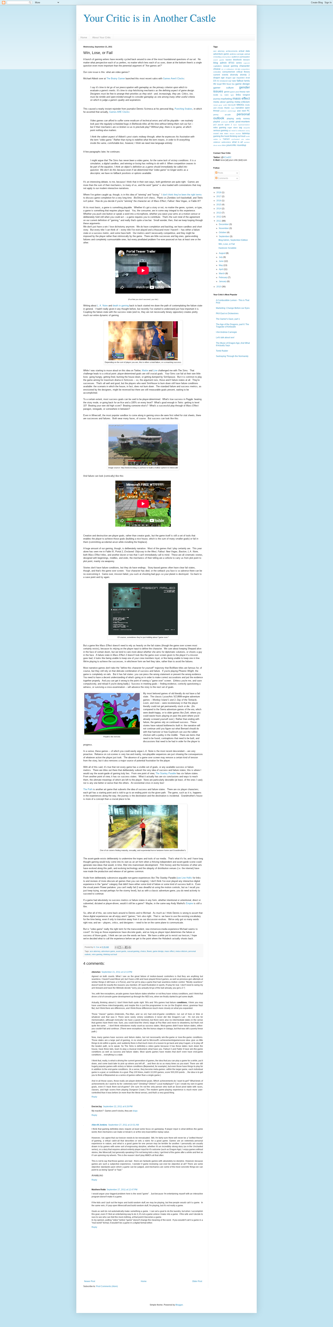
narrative (240, 108)
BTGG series (235, 63)
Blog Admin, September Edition (233, 240)
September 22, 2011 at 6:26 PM (118, 1106)
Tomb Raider (222, 351)
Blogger (179, 1305)
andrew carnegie (237, 54)
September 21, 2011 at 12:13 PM (116, 972)
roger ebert (233, 128)
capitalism (217, 66)
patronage (232, 111)
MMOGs (240, 105)
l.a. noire (224, 95)
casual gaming (133, 951)
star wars (224, 133)
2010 (219, 286)
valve (248, 139)
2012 (219, 216)
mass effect (169, 951)
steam (232, 133)
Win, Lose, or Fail (227, 244)
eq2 (229, 81)
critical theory (243, 72)
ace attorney (95, 951)
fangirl (219, 84)
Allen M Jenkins (99, 1125)
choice (143, 951)
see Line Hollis (184, 877)
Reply (94, 1097)
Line (155, 370)
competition (245, 69)
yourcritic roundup (236, 145)
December (224, 224)
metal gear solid (220, 105)
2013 (219, 213)
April (221, 269)
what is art (237, 142)
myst (232, 108)
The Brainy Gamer (115, 78)
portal (231, 121)
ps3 (214, 125)
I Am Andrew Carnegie (226, 332)
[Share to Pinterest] (129, 947)
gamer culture (223, 87)
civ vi (223, 69)
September (224, 236)
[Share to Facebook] (126, 947)
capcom (247, 63)
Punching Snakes (183, 108)
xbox (224, 145)
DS (214, 81)
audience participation (241, 57)
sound (216, 133)
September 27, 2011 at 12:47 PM (122, 1189)
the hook (225, 136)
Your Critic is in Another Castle (149, 18)
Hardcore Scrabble (227, 248)
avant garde (121, 951)
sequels (247, 128)
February (223, 277)
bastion (229, 60)
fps (233, 84)
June (221, 261)
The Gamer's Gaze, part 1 (228, 319)
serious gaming (220, 130)
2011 (219, 221)
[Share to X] (123, 947)
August (222, 253)
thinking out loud (110, 954)
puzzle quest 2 (225, 125)
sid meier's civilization (236, 131)
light (232, 95)
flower (149, 951)
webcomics (226, 142)
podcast (224, 122)
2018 (219, 192)
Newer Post (89, 1281)
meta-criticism (181, 951)
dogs (135, 1111)
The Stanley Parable (166, 773)
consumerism (228, 72)
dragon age (219, 78)
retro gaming (97, 954)
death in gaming (121, 305)
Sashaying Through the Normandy (232, 356)
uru (242, 139)
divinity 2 (245, 75)
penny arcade (222, 115)
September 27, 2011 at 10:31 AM (123, 1125)
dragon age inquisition (235, 78)
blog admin (220, 62)
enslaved (224, 81)
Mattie (145, 370)
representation (244, 125)
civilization (230, 69)
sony (248, 131)
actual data (244, 51)
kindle (215, 95)
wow (219, 145)
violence (216, 142)
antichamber (226, 57)
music (227, 108)
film (224, 84)
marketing (226, 98)
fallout (240, 80)
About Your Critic (101, 37)
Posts (220, 173)
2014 (219, 208)
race (235, 125)
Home (83, 37)
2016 (219, 200)
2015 (219, 204)
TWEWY (226, 139)
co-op (237, 69)
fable (234, 81)
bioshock (237, 60)
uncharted (235, 139)
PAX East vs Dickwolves (227, 313)
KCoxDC (227, 157)
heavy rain (245, 92)
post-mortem (243, 121)
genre (227, 92)
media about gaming (223, 102)
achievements (232, 51)
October (223, 232)
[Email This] (116, 947)
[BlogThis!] (119, 947)
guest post (234, 92)
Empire (189, 903)
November (224, 228)
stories (238, 133)
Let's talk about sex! (225, 337)
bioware (246, 60)
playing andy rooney (238, 118)
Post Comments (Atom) (107, 1286)
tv (220, 139)
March (222, 273)
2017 (219, 196)
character (244, 65)
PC (248, 111)
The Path (87, 789)
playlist (216, 121)
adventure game (108, 951)
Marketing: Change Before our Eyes (233, 308)
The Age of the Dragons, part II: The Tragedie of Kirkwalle (232, 325)
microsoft (232, 105)
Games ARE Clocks (119, 112)
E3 (218, 81)
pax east (241, 111)
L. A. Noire (102, 305)
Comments (222, 178)
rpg (240, 127)
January (223, 281)
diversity (234, 75)
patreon (223, 111)
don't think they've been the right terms (182, 194)
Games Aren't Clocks (173, 78)
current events (220, 75)
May (221, 265)
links (238, 94)
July (221, 257)
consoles (217, 72)
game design (158, 951)
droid (248, 78)
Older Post (197, 1281)
